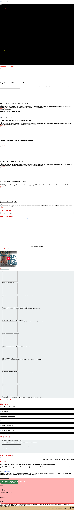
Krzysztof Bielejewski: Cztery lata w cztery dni (9, 396)
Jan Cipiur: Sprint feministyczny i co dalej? (13, 181)
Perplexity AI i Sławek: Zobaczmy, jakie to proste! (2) (11, 333)
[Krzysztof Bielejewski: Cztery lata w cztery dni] (10, 395)
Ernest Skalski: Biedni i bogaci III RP (10, 41)
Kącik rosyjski (6, 44)
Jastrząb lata (8, 32)
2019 (7, 15)
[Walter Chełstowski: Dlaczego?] (6, 109)
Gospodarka (8, 9)
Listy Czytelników (7, 42)
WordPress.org (4, 490)
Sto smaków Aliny (9, 37)
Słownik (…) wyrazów (10, 30)
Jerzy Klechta (8, 33)
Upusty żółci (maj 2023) (7, 414)
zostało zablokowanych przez (10, 482)
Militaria (5, 23)
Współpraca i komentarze (8, 52)
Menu (1, 4)
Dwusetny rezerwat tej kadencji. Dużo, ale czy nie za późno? (12, 440)
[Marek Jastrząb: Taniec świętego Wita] (10, 344)
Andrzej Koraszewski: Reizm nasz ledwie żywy (14, 103)
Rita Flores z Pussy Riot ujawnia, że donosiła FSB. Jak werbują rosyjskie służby (15, 451)
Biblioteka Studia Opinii (8, 51)
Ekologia (5, 24)
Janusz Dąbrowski (9, 55)
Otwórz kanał (6, 402)
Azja (5, 47)
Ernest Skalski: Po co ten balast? (7, 358)
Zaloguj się (4, 487)
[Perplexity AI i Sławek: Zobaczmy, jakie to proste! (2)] (10, 332)
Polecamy (6, 7)
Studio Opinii (2, 506)
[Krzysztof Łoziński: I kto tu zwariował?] (10, 80)
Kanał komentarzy (5, 489)
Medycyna (6, 22)
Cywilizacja (5, 20)
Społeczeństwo (5, 12)
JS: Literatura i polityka (6, 294)
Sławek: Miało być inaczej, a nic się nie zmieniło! (10, 371)
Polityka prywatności (7, 63)
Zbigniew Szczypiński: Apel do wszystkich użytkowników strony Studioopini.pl (15, 307)
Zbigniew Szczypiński (10, 61)
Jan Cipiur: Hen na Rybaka (8, 202)
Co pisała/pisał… (7, 53)
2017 (7, 16)
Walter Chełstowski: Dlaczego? (10, 112)
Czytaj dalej (2, 108)
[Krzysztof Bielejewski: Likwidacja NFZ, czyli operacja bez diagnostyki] (10, 319)
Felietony (5, 29)
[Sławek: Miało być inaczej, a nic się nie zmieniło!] (10, 370)
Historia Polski (8, 10)
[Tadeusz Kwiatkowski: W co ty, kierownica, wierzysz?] (10, 138)
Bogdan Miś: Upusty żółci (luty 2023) (11, 428)
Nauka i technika (7, 25)
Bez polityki (7, 27)
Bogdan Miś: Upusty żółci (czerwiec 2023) (13, 409)
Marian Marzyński (9, 35)
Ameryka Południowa (7, 49)
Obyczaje (5, 13)
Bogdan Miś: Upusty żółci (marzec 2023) (12, 423)
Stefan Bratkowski (9, 54)
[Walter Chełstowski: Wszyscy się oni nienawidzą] (9, 117)
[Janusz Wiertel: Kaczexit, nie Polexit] (10, 158)
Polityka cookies (7, 64)
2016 (7, 17)
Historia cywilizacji (7, 21)
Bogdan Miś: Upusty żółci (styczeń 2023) (12, 433)
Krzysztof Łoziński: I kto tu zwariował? (12, 83)
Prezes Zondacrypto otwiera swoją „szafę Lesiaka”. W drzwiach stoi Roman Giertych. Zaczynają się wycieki (19, 442)
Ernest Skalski (8, 60)
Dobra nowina (6, 43)
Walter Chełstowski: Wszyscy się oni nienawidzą (15, 120)
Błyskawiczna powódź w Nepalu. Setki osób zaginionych (11, 444)
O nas (4, 50)
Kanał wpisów (4, 488)
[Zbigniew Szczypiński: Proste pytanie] (10, 281)
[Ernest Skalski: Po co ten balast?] (10, 357)
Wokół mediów (6, 19)
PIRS (5, 11)
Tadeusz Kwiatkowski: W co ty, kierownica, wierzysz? (16, 140)
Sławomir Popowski (9, 59)
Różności (7, 38)
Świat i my (5, 45)
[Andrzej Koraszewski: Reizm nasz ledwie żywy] (10, 100)
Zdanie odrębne (8, 34)
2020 (7, 14)
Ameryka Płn (6, 48)
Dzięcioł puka (8, 31)
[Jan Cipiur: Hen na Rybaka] (10, 199)
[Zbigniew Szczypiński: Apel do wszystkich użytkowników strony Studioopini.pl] (10, 306)
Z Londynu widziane (9, 40)
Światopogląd (7, 18)
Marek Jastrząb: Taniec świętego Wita (8, 345)
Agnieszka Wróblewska (10, 62)
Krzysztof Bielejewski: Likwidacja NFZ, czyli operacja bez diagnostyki (13, 320)
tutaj (72, 508)
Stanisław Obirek (9, 58)
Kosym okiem (8, 39)
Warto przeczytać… (6, 6)
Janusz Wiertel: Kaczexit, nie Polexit (11, 161)
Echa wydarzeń (6, 28)
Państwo (6, 8)
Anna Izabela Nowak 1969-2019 (11, 57)
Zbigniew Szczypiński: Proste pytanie (8, 282)
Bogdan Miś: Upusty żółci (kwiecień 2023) (13, 418)
